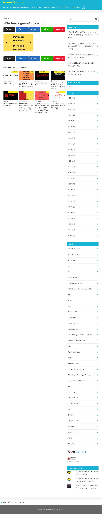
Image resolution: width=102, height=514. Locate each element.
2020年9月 (71, 132)
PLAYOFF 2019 (73, 312)
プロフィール (7, 7)
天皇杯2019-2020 (73, 421)
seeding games (73, 329)
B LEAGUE (71, 260)
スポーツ (71, 386)
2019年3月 (71, 224)
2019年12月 (72, 172)
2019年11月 (72, 178)
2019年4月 (71, 218)
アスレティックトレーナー (77, 369)
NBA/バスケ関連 (37, 7)
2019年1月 (71, 235)
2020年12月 (72, 115)
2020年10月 (72, 126)
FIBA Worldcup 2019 (75, 283)
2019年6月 (71, 207)
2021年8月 (71, 98)
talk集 (70, 346)
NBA (69, 295)
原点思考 (71, 415)
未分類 (70, 438)
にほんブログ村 (81, 452)
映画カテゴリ (72, 432)
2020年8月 (71, 138)
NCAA (70, 300)
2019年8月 (71, 195)
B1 (69, 266)
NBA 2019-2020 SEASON (21, 7)
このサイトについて (63, 7)
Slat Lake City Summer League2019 (80, 335)
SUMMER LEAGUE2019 (76, 340)
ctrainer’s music (49, 7)
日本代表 (71, 426)
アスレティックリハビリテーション (80, 375)
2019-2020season (74, 249)
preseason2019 (73, 323)
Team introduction (74, 352)
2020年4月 (71, 149)
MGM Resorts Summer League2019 (80, 289)
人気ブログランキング (73, 461)
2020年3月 (71, 155)
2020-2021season (74, 254)
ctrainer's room (12, 2)
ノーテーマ (71, 392)
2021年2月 (71, 109)
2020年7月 (71, 144)
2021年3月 (71, 103)
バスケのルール (73, 398)
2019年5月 (71, 212)
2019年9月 (71, 189)
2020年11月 (72, 121)
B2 (69, 272)
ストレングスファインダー (77, 381)
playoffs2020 (72, 317)
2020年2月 (71, 161)
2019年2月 (71, 230)
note (69, 306)
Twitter (70, 358)
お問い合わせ (76, 7)
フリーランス (72, 409)
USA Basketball (73, 363)
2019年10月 (72, 184)
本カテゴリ (71, 444)
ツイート (70, 86)
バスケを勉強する (74, 403)
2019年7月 (71, 201)
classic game (72, 277)
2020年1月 (71, 167)
